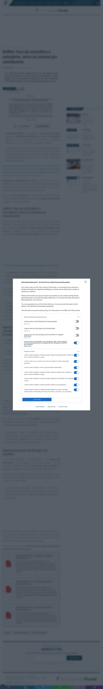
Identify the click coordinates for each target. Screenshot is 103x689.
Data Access (51, 406)
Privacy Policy (63, 406)
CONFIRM (37, 399)
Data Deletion (40, 406)
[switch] (76, 321)
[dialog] (51, 344)
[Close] (86, 282)
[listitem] (51, 317)
